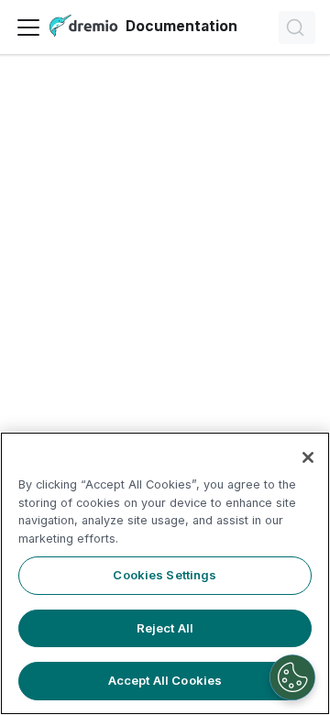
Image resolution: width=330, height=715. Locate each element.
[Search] (297, 27)
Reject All (165, 628)
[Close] (308, 457)
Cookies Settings (164, 574)
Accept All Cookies (165, 680)
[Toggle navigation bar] (28, 27)
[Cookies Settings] (292, 677)
